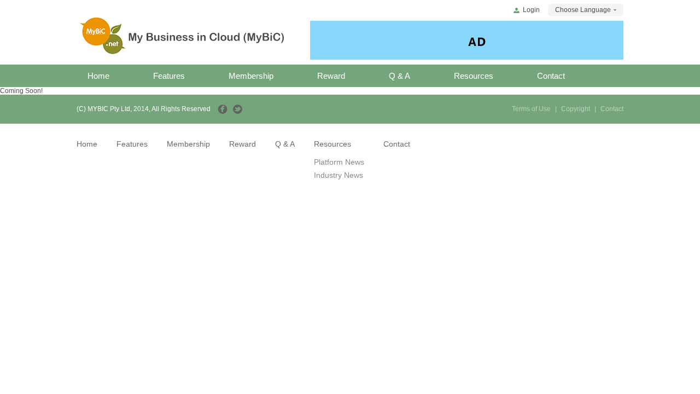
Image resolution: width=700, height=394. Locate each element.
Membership (251, 75)
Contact (551, 75)
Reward (331, 75)
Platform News (339, 162)
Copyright (575, 109)
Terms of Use (531, 109)
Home (98, 75)
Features (169, 75)
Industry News (338, 175)
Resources (473, 75)
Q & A (399, 75)
